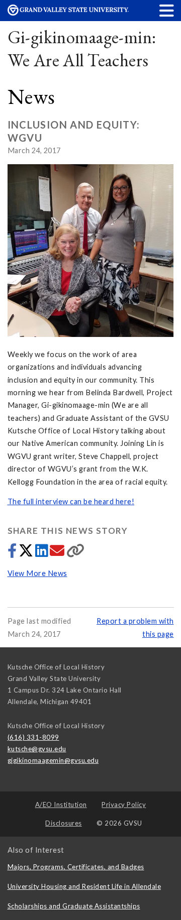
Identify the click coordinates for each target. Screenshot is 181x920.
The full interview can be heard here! (71, 501)
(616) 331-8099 (33, 737)
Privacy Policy (124, 804)
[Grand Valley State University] (68, 13)
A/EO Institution (61, 804)
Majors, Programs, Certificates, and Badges (76, 867)
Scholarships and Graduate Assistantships (74, 906)
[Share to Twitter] (27, 553)
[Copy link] (75, 553)
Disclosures (63, 823)
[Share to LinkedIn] (42, 553)
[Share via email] (58, 553)
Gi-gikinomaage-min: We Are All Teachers (82, 48)
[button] (166, 10)
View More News (37, 573)
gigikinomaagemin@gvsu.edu (53, 760)
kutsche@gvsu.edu (37, 749)
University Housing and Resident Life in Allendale (84, 886)
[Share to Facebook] (13, 553)
